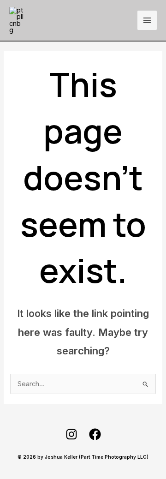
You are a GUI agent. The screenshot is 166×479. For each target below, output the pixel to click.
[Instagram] (71, 434)
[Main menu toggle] (147, 20)
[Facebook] (95, 434)
